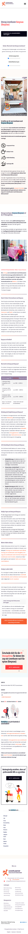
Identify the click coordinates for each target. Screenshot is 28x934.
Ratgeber (8, 932)
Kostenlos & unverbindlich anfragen (11, 33)
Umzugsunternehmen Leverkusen (11, 929)
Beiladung (16, 378)
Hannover (4, 312)
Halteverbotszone (16, 435)
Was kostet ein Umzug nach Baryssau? (13, 529)
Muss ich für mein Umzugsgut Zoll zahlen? (14, 531)
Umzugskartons (14, 433)
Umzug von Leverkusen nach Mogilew (12, 552)
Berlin (11, 312)
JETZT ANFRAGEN (14, 778)
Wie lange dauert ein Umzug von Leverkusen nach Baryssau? (13, 516)
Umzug (5, 273)
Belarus (16, 270)
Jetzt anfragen (14, 667)
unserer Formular (19, 188)
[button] (25, 3)
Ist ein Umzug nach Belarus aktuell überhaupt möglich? (13, 534)
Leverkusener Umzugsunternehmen (7, 270)
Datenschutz (19, 932)
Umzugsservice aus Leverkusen (18, 740)
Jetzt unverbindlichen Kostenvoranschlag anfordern (14, 621)
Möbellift (23, 428)
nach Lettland (14, 577)
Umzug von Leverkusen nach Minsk (16, 550)
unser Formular (8, 755)
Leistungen (19, 744)
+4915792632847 (6, 697)
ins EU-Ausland (14, 579)
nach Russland (22, 577)
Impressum (14, 932)
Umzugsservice (7, 900)
